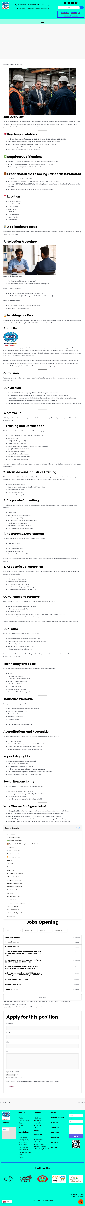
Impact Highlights (12, 906)
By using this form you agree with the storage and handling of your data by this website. (34, 1081)
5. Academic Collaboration (14, 886)
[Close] (78, 828)
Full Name (9, 1024)
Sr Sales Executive (12, 942)
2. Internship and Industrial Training (17, 877)
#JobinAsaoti (11, 212)
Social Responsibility (13, 909)
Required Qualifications (15, 840)
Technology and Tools (13, 896)
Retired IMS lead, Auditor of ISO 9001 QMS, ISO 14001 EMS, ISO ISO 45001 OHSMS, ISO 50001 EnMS (23, 974)
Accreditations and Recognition (16, 903)
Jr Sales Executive (12, 947)
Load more (42, 997)
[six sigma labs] (5, 5)
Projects (54, 1113)
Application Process (14, 850)
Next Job (81, 1102)
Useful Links (55, 1138)
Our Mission (10, 867)
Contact (5, 1123)
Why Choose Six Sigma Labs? (15, 913)
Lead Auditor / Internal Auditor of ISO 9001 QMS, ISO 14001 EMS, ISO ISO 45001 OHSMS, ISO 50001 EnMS (23, 954)
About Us (9, 860)
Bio (7, 1051)
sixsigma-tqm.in (48, 1200)
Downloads (55, 1133)
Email (8, 1033)
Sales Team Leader (12, 937)
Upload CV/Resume (12, 1072)
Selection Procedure (14, 854)
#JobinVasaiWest (13, 206)
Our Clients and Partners (14, 890)
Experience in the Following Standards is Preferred (23, 844)
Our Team (10, 893)
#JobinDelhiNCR (13, 217)
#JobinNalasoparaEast (14, 201)
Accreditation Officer (13, 984)
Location (11, 847)
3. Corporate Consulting (14, 880)
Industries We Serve (12, 900)
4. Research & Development (15, 883)
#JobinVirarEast (12, 209)
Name (70, 1113)
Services (37, 1113)
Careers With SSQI (58, 1118)
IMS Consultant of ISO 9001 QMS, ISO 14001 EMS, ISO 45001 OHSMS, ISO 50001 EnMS (23, 961)
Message (71, 1124)
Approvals (55, 1128)
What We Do (10, 870)
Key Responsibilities (14, 837)
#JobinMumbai (12, 220)
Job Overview (11, 834)
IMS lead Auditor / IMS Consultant (18, 979)
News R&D (55, 1123)
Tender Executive (11, 989)
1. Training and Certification (15, 873)
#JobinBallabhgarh (13, 214)
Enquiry (54, 1147)
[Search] (82, 7)
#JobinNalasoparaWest (14, 204)
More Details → (76, 937)
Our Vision (10, 863)
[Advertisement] (42, 41)
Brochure (54, 1142)
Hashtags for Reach (14, 857)
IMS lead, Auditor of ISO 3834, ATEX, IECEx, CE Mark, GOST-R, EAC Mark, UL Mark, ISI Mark (22, 967)
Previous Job (5, 1102)
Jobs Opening (11, 916)
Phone (8, 1042)
